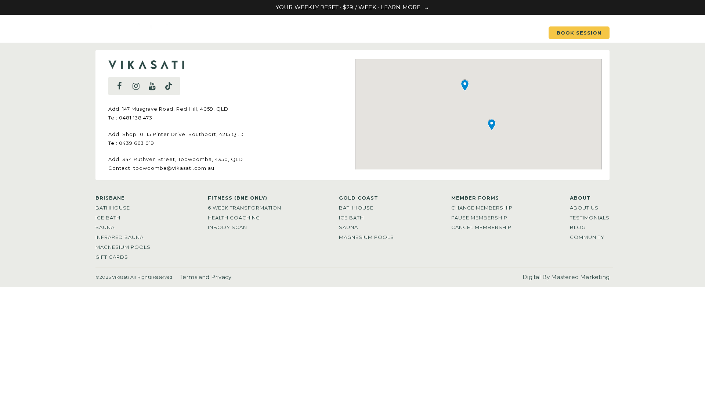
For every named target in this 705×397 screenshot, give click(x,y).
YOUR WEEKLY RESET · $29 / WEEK (327, 7)
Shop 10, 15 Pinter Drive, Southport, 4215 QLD (183, 134)
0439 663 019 (136, 143)
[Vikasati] (143, 35)
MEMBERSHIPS (415, 33)
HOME (264, 33)
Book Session (579, 33)
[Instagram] (136, 86)
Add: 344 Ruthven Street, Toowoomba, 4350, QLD (175, 159)
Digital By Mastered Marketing (566, 276)
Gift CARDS (512, 33)
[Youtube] (152, 86)
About (465, 33)
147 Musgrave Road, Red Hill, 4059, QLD (175, 109)
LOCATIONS (308, 33)
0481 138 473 (135, 118)
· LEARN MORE (399, 7)
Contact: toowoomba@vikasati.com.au (161, 168)
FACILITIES (360, 33)
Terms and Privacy (205, 276)
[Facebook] (120, 86)
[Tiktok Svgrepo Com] (168, 86)
